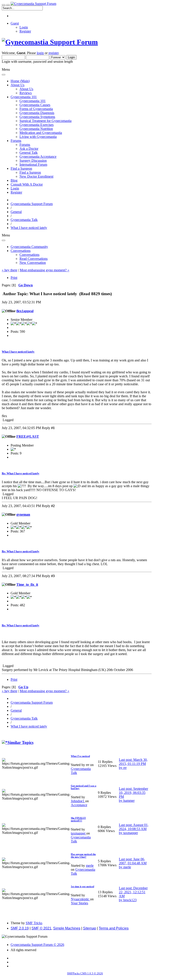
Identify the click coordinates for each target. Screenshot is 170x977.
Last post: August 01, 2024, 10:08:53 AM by (134, 829)
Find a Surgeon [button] (21, 168)
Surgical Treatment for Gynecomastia (45, 121)
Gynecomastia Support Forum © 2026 (37, 945)
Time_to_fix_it (27, 584)
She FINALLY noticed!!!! (78, 819)
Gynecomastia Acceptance (37, 156)
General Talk (28, 152)
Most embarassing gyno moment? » (44, 270)
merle (90, 865)
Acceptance (79, 805)
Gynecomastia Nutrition (36, 129)
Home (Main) (20, 81)
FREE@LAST (27, 436)
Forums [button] (16, 141)
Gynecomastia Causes (34, 105)
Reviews (25, 93)
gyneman (23, 514)
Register (25, 31)
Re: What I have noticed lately (20, 473)
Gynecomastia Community (29, 247)
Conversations (29, 255)
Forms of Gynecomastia (36, 109)
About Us (26, 89)
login (40, 53)
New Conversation (32, 262)
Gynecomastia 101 (32, 101)
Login (23, 27)
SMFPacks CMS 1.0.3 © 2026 (85, 973)
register (53, 53)
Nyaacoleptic (80, 899)
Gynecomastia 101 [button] (24, 97)
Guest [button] (15, 23)
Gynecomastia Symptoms (37, 117)
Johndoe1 (78, 801)
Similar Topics (20, 742)
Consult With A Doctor (27, 184)
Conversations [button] (21, 251)
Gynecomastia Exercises (36, 125)
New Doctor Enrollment (36, 176)
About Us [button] (17, 85)
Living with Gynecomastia (38, 137)
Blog (14, 180)
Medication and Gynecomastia (40, 133)
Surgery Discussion (33, 160)
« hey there (9, 270)
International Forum (33, 164)
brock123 (130, 900)
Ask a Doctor (28, 148)
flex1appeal (24, 311)
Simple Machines (66, 928)
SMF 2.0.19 (20, 928)
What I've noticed (80, 756)
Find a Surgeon (30, 172)
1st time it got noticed (82, 886)
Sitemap (89, 928)
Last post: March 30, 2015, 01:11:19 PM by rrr (133, 764)
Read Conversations (33, 258)
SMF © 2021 (41, 928)
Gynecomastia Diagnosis (36, 113)
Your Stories (79, 903)
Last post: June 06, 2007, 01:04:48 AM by (133, 863)
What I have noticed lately (18, 351)
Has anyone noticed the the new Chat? (83, 855)
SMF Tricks (34, 923)
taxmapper (78, 833)
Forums (24, 144)
